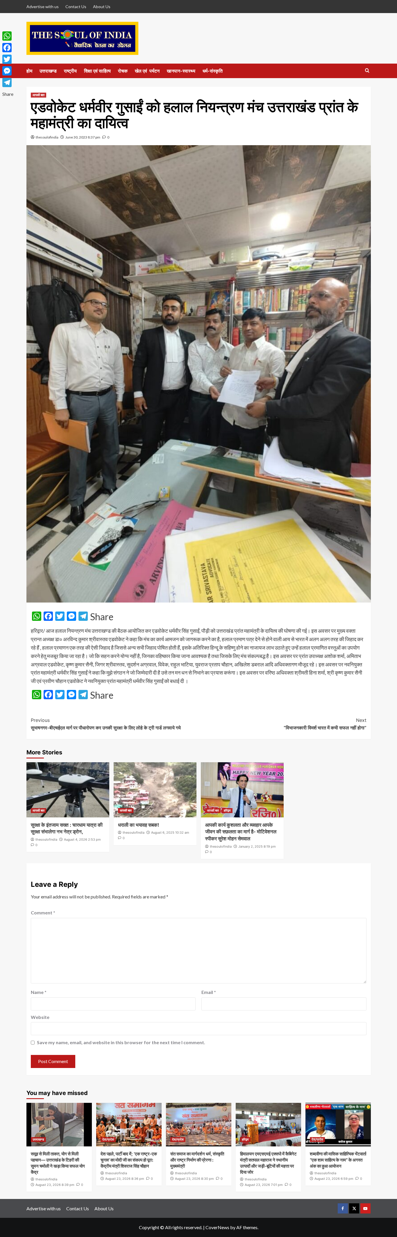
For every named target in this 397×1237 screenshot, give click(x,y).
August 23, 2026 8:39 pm (54, 1185)
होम (29, 71)
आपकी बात (38, 95)
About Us (101, 6)
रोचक (123, 71)
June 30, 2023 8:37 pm (82, 137)
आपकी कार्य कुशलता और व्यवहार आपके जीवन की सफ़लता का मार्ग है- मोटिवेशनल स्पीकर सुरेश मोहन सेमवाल (240, 832)
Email (208, 992)
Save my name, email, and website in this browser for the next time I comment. (121, 1042)
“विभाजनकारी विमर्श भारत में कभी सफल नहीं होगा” (325, 724)
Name (39, 992)
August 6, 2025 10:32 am (170, 832)
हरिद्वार (227, 810)
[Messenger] (8, 71)
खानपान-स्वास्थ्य (181, 71)
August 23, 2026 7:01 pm (264, 1185)
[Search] (367, 71)
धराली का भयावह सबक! (138, 825)
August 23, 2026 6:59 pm (333, 1179)
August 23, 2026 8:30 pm (194, 1179)
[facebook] (343, 1208)
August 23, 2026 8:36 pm (124, 1179)
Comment (43, 912)
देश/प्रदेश (108, 1139)
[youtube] (365, 1208)
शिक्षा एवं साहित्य (97, 71)
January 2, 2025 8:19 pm (257, 846)
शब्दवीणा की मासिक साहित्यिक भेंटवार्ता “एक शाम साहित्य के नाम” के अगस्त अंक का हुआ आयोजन (338, 1160)
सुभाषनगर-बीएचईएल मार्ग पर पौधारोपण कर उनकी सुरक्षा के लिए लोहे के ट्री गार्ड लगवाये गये (106, 724)
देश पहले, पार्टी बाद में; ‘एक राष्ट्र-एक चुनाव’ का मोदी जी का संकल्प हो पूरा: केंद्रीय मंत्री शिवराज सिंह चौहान (129, 1160)
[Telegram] (8, 82)
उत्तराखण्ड (48, 71)
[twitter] (354, 1208)
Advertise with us (42, 6)
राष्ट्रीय (70, 71)
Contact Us (75, 6)
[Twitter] (8, 59)
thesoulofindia (47, 137)
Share (101, 616)
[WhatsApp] (8, 36)
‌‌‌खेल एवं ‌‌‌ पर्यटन (147, 71)
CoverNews (217, 1227)
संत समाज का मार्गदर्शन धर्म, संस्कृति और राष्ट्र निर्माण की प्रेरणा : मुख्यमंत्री (197, 1160)
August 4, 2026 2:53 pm (82, 839)
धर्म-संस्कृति (213, 71)
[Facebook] (8, 47)
